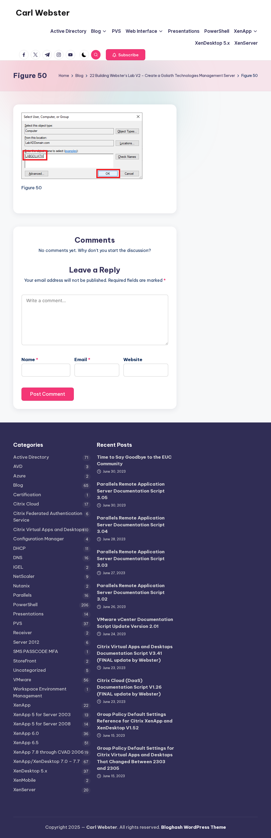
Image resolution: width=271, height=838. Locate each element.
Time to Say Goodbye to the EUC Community (134, 460)
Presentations (28, 614)
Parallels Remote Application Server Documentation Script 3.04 (131, 524)
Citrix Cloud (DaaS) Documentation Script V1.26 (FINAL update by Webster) (129, 687)
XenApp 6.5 (26, 742)
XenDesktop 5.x (30, 771)
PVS (17, 623)
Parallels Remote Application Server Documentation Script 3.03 (131, 558)
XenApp (22, 705)
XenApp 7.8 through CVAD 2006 (48, 752)
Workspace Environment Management (39, 692)
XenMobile (24, 780)
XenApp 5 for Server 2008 (42, 724)
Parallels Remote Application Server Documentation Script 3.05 (131, 490)
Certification (27, 495)
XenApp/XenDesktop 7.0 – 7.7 (46, 761)
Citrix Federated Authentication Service (47, 516)
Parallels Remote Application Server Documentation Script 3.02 (131, 592)
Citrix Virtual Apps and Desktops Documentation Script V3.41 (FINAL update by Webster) (135, 653)
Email (82, 359)
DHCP (19, 548)
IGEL (18, 567)
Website (132, 359)
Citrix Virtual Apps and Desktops (48, 529)
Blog (18, 485)
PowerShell (25, 604)
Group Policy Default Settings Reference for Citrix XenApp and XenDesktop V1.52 (135, 721)
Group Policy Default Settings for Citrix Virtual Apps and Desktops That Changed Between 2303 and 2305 (135, 758)
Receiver (22, 633)
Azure (19, 476)
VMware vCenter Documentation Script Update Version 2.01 (135, 622)
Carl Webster (43, 13)
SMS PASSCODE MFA (35, 651)
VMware (22, 680)
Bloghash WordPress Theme (193, 827)
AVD (17, 466)
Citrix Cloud (26, 504)
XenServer (24, 790)
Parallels (22, 595)
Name (29, 359)
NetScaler (24, 576)
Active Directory (31, 457)
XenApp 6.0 (26, 733)
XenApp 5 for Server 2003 (42, 714)
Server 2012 (26, 642)
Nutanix (21, 586)
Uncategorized (29, 670)
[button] (125, 54)
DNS (17, 557)
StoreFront (24, 661)
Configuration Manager (38, 539)
